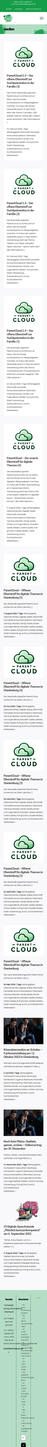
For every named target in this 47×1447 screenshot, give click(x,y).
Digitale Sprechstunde (14, 1256)
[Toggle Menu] (41, 18)
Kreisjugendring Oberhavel (16, 1266)
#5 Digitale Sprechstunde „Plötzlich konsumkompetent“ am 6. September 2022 (22, 1230)
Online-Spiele (27, 528)
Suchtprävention (14, 152)
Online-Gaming (36, 1089)
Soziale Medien (22, 531)
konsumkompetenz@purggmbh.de (23, 4)
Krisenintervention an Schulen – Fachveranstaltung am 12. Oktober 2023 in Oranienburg (23, 1053)
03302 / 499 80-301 (25, 2)
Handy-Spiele (29, 521)
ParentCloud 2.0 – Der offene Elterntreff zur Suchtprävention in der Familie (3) (20, 80)
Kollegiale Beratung (30, 1263)
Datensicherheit (14, 511)
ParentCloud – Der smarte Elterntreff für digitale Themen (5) (22, 461)
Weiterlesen (12, 155)
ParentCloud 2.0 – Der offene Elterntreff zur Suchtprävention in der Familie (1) (20, 336)
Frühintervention (14, 139)
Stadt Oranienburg (15, 145)
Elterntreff (24, 132)
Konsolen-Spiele (27, 627)
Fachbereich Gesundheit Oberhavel (20, 1076)
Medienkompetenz (12, 1270)
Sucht (26, 149)
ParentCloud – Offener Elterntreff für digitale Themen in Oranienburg (23, 964)
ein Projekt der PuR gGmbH (9, 1322)
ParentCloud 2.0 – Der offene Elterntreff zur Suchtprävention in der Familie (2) (20, 208)
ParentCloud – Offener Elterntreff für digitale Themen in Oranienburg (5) (23, 593)
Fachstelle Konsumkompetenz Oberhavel (23, 620)
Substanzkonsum (15, 149)
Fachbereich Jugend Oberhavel (18, 1080)
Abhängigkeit (13, 132)
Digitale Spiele (28, 511)
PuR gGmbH (32, 142)
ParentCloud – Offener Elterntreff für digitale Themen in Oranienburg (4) (23, 686)
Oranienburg (9, 1093)
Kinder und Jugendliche (18, 524)
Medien (22, 142)
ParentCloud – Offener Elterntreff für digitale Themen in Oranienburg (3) (23, 779)
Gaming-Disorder (15, 521)
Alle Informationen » (16, 250)
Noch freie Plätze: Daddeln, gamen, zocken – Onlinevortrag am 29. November (22, 1144)
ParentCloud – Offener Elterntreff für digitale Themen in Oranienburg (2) (23, 872)
